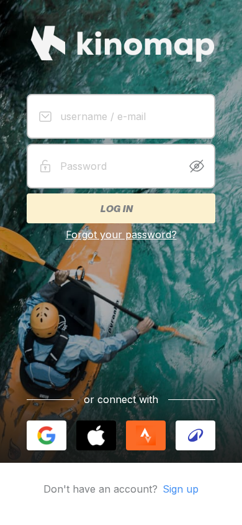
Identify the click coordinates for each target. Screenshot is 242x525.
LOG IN (116, 208)
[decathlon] (195, 435)
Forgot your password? (121, 234)
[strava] (146, 435)
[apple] (96, 435)
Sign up (181, 489)
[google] (46, 435)
